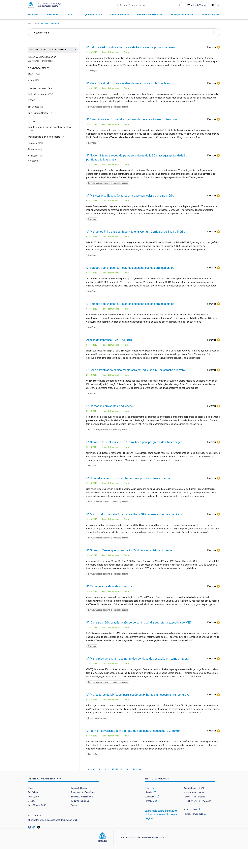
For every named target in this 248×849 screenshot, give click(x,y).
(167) (40, 143)
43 (117, 769)
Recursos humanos (97, 718)
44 (120, 769)
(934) (50, 94)
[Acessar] (218, 5)
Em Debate (35, 106)
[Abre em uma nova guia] (30, 827)
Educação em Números (82, 796)
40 (105, 769)
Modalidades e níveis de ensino (47, 136)
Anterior (91, 769)
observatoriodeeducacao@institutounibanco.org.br (53, 820)
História (148, 792)
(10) (37, 80)
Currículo (35, 143)
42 (113, 769)
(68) (41, 156)
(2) (41, 107)
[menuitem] (33, 14)
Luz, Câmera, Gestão (40, 113)
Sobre (74, 805)
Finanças (35, 149)
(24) (38, 100)
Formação (92, 143)
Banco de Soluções (80, 788)
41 (109, 769)
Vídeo (33, 80)
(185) (63, 137)
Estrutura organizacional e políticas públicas (108, 107)
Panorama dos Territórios (83, 792)
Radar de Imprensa (40, 94)
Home (31, 788)
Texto (34, 73)
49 (127, 769)
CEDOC (34, 100)
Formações (33, 796)
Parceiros (149, 801)
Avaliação (35, 155)
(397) (31, 130)
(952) (37, 74)
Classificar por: (35, 50)
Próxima (137, 769)
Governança (150, 796)
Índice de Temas (198, 5)
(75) (40, 149)
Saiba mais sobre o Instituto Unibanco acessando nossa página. (161, 814)
